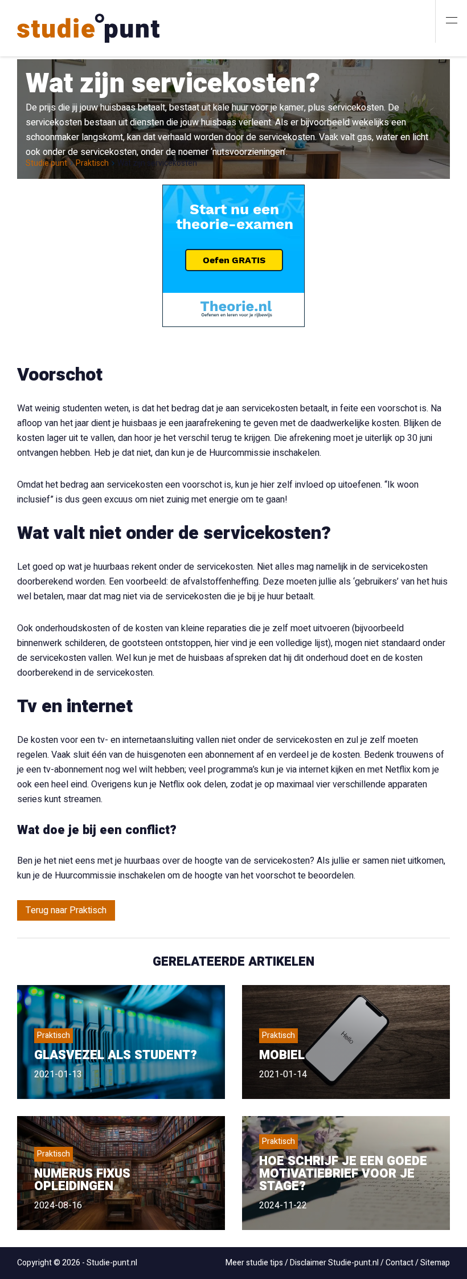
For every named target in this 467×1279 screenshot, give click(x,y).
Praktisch (92, 163)
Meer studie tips (254, 1263)
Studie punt (46, 163)
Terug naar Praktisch (66, 910)
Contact (399, 1263)
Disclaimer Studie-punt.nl (334, 1263)
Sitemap (435, 1263)
